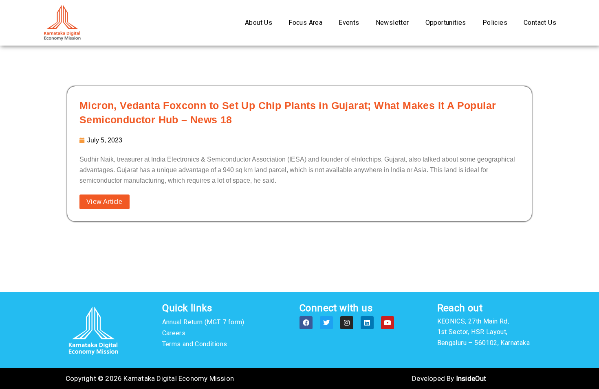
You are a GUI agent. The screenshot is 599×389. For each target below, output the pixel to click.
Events (349, 22)
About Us (258, 22)
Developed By (449, 378)
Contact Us (540, 22)
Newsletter (392, 22)
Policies (494, 22)
